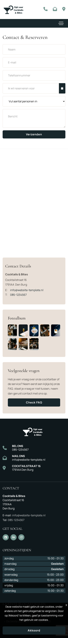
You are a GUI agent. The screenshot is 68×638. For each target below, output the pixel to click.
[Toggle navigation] (61, 23)
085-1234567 (20, 449)
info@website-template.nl (28, 460)
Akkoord (34, 630)
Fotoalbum (16, 318)
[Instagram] (21, 537)
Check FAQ (34, 402)
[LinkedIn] (13, 537)
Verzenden (34, 134)
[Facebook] (6, 537)
